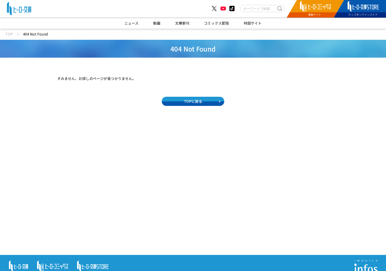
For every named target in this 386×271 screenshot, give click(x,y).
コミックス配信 (216, 23)
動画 (156, 23)
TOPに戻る (193, 101)
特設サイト (253, 23)
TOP (9, 34)
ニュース (131, 23)
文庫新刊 (182, 23)
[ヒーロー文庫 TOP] (19, 9)
